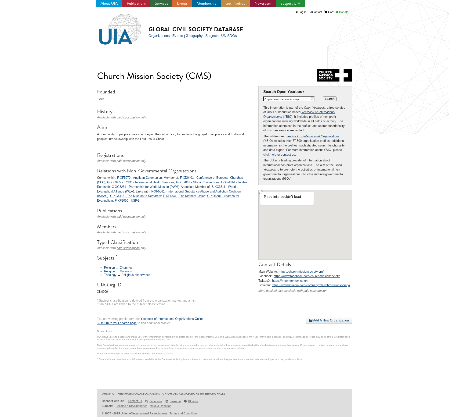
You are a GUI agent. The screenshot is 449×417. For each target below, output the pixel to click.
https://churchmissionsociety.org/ (301, 271)
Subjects (212, 36)
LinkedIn (175, 401)
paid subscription (315, 290)
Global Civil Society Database (195, 29)
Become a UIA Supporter (131, 406)
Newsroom (262, 3)
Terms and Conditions (183, 413)
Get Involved (235, 3)
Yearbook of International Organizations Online (172, 319)
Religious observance (135, 275)
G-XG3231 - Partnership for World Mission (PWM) (145, 187)
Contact (316, 12)
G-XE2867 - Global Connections (197, 182)
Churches (126, 267)
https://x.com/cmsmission (290, 280)
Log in (303, 12)
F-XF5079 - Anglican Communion (139, 177)
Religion (109, 267)
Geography (194, 36)
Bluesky (193, 401)
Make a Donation (160, 406)
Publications (136, 3)
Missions (126, 271)
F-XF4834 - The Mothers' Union (184, 196)
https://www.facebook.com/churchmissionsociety (307, 276)
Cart (330, 12)
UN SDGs (229, 36)
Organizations (159, 36)
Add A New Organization (330, 320)
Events (182, 3)
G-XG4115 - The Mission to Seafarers (135, 196)
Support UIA (290, 3)
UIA (114, 26)
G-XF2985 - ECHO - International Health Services (140, 182)
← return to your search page (117, 323)
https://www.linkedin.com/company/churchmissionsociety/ (311, 285)
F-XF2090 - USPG (127, 200)
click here (269, 154)
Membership (206, 3)
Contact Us (135, 401)
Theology (110, 275)
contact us (288, 154)
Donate (343, 12)
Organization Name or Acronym (282, 99)
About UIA (109, 3)
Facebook (155, 401)
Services (161, 3)
